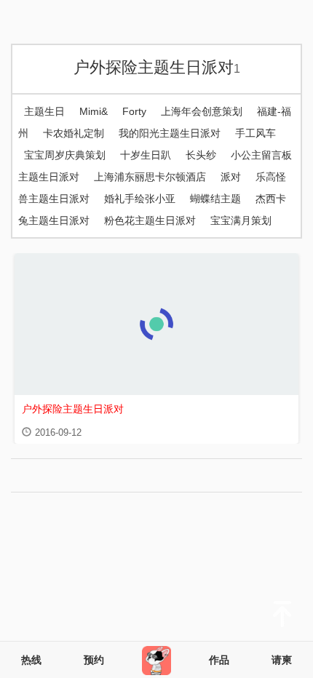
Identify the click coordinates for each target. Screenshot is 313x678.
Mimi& (93, 111)
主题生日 (44, 111)
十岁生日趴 (145, 155)
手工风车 (255, 133)
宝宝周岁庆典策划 (65, 155)
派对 (231, 177)
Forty (134, 111)
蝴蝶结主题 (215, 198)
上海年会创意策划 (201, 111)
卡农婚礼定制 (73, 133)
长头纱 (201, 155)
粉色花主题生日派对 (150, 220)
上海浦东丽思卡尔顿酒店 (150, 177)
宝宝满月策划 (241, 220)
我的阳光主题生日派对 (170, 133)
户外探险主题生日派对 (157, 67)
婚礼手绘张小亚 (139, 198)
